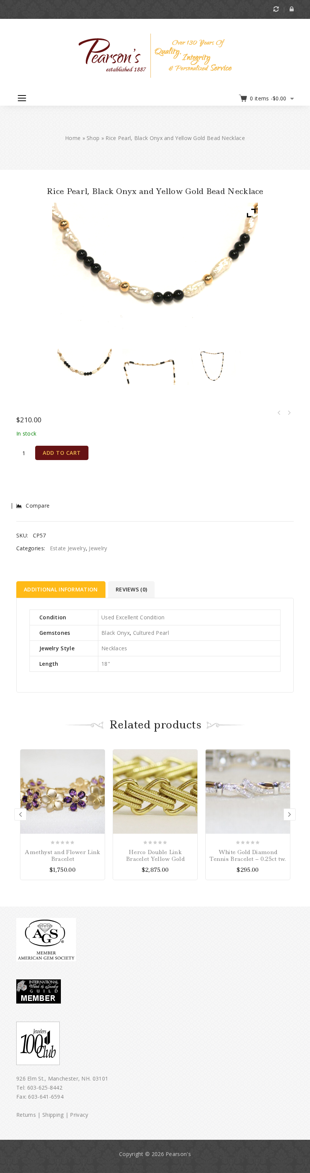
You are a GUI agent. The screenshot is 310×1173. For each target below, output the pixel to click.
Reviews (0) (131, 589)
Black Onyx (115, 632)
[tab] (61, 589)
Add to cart (62, 452)
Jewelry (98, 548)
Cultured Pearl (151, 632)
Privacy (79, 1114)
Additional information (61, 589)
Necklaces (114, 648)
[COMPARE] (98, 767)
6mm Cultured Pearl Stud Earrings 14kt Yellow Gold (289, 413)
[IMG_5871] (214, 367)
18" (105, 663)
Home (73, 138)
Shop (93, 138)
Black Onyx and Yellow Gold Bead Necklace (279, 413)
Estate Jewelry (68, 548)
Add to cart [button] (284, 755)
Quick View (98, 778)
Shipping (53, 1114)
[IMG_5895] (149, 367)
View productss (98, 755)
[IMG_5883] (84, 367)
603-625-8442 (45, 1087)
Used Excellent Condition (132, 617)
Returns (26, 1114)
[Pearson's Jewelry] (155, 54)
